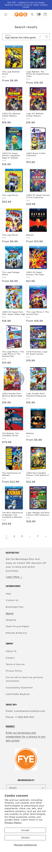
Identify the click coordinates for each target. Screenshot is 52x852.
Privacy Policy (13, 822)
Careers (10, 658)
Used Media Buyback (18, 694)
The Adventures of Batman (11, 474)
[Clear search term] (40, 36)
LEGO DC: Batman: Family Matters (11, 114)
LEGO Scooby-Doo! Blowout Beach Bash (12, 394)
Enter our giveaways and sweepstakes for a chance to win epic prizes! (25, 736)
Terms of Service (15, 664)
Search (10, 613)
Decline (25, 837)
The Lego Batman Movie (11, 73)
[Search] (46, 36)
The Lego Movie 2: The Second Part (37, 313)
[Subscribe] (42, 788)
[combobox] (26, 36)
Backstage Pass (14, 607)
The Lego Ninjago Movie (11, 273)
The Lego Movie (10, 195)
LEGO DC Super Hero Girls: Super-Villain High (13, 313)
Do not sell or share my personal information (24, 679)
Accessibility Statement (19, 687)
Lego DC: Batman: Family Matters (35, 114)
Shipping (11, 620)
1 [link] (6, 536)
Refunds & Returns (16, 633)
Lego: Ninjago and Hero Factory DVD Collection (38, 514)
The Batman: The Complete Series (10, 434)
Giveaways (10, 726)
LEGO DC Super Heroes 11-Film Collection (38, 196)
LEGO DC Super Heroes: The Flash (35, 273)
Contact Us (12, 600)
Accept (25, 830)
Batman (30, 235)
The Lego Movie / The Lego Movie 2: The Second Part (13, 354)
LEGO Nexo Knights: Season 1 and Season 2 (37, 474)
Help (8, 594)
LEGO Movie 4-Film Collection (35, 154)
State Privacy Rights (17, 626)
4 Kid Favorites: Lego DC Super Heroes (36, 353)
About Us (11, 651)
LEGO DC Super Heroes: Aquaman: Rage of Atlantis (11, 155)
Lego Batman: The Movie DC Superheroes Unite (37, 74)
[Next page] (45, 536)
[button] (6, 14)
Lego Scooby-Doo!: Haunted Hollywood (36, 394)
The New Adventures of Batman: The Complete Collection (12, 515)
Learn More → (14, 577)
